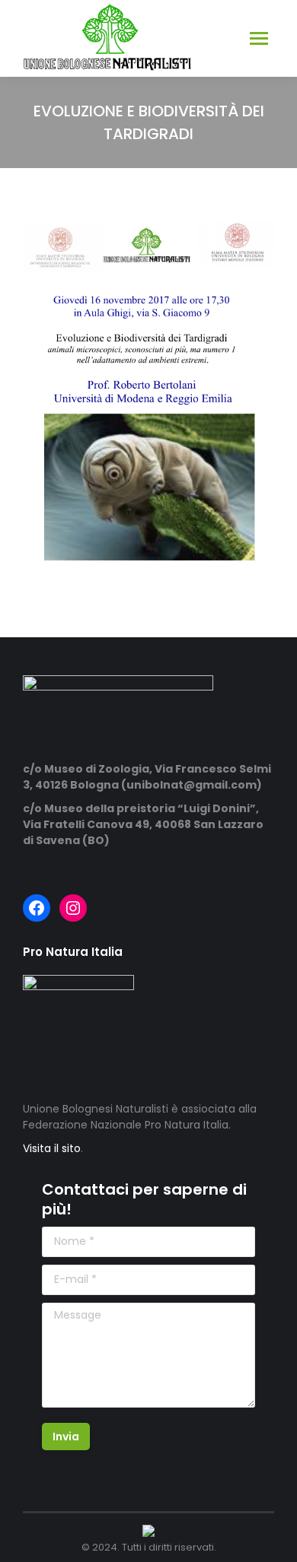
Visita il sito (52, 1148)
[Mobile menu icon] (259, 38)
